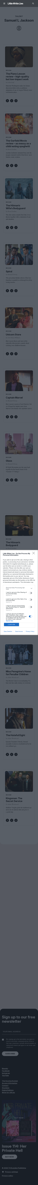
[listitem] (19, 588)
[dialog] (19, 592)
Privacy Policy (30, 631)
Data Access (19, 631)
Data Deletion (8, 631)
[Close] (34, 554)
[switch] (30, 593)
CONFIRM (11, 624)
